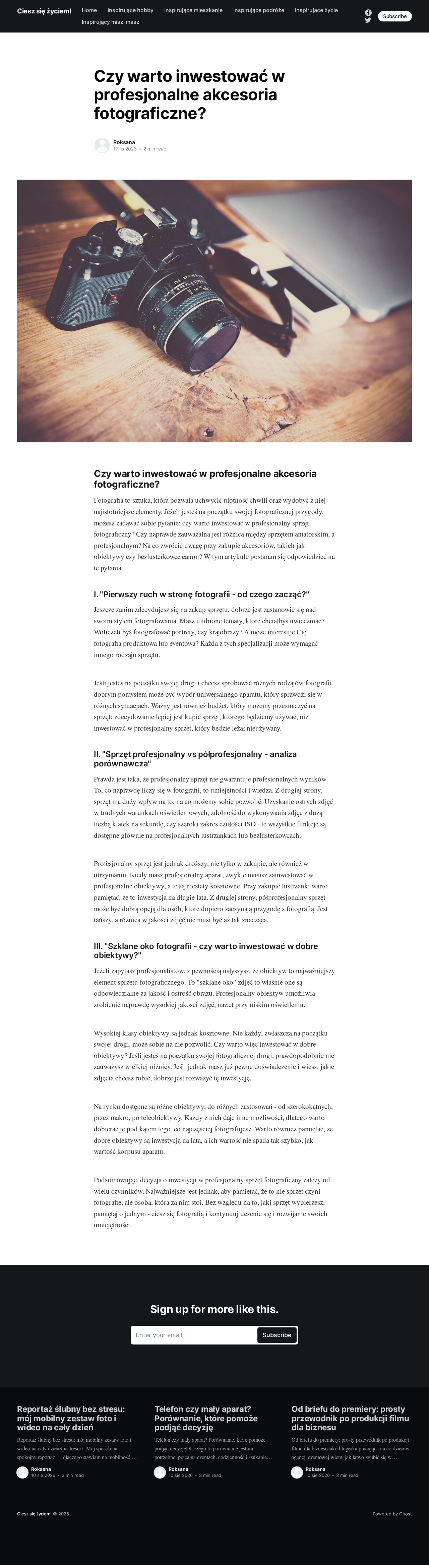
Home (89, 10)
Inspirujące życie (316, 10)
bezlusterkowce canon (168, 556)
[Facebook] (368, 12)
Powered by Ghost (392, 1513)
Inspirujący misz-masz (110, 21)
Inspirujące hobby (131, 10)
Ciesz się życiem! (44, 11)
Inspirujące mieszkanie (193, 10)
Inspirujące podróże (258, 10)
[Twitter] (368, 19)
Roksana (124, 142)
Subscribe (395, 16)
